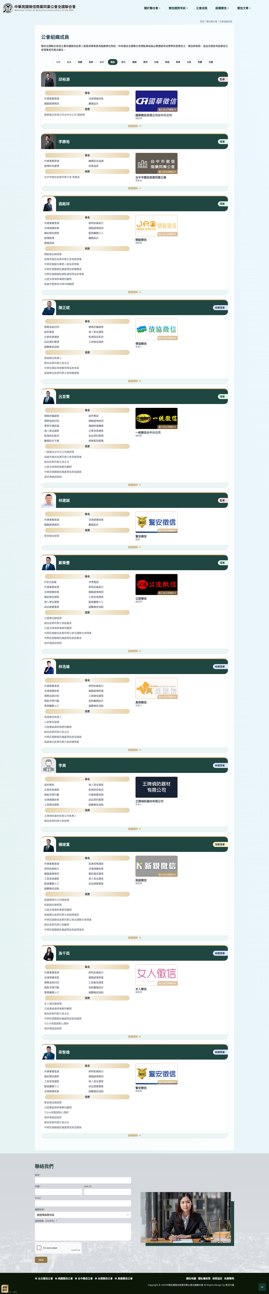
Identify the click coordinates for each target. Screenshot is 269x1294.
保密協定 (217, 1278)
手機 (37, 1186)
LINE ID (88, 1186)
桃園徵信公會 (65, 1278)
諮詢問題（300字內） (46, 1220)
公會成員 (201, 8)
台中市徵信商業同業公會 (150, 177)
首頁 (202, 21)
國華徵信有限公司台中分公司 (153, 115)
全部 (58, 61)
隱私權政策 (204, 1278)
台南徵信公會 (105, 1278)
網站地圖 (191, 1278)
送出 (41, 1260)
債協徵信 (141, 343)
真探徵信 (141, 702)
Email (38, 1197)
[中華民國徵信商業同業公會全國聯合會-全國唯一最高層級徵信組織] (47, 8)
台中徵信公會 (85, 1278)
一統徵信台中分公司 (148, 432)
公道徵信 (141, 598)
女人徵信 (141, 989)
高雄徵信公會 (125, 1278)
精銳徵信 (141, 240)
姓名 (37, 1174)
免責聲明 (229, 1278)
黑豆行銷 (229, 1284)
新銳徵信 (141, 880)
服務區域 (40, 1209)
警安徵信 (141, 536)
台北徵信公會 (45, 1278)
